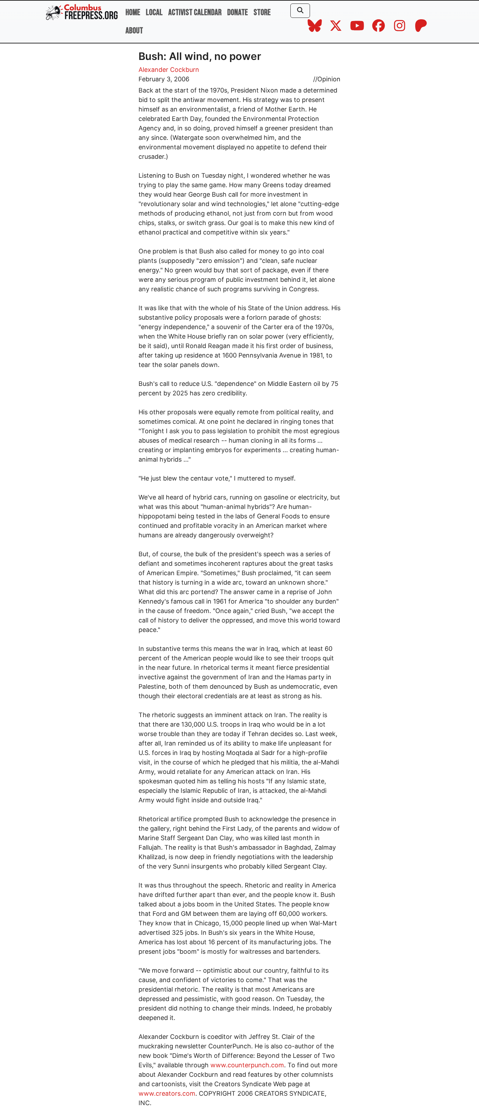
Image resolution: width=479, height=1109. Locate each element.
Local (154, 12)
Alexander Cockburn (169, 69)
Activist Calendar (195, 12)
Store (262, 12)
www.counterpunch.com (247, 1065)
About (134, 31)
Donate (237, 12)
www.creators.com (167, 1093)
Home (133, 12)
